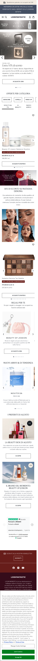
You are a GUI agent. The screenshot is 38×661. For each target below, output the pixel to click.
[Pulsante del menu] (2, 17)
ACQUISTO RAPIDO (19, 164)
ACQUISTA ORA (18, 81)
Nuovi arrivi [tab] (28, 106)
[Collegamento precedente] (3, 334)
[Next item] (33, 140)
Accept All (18, 657)
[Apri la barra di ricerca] (5, 17)
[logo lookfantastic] (18, 17)
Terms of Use (20, 642)
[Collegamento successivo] (33, 334)
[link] (29, 17)
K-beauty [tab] (18, 106)
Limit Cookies (18, 651)
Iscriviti (18, 558)
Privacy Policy (8, 642)
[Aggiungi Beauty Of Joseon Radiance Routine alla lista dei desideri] (33, 115)
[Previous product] (3, 270)
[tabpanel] (18, 140)
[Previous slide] (2, 57)
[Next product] (33, 270)
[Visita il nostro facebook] (13, 567)
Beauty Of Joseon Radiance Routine (16, 149)
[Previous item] (3, 140)
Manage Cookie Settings (18, 646)
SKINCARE (6, 99)
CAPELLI (18, 99)
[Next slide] (34, 57)
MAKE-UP (29, 99)
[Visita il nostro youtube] (23, 567)
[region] (18, 625)
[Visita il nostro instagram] (18, 567)
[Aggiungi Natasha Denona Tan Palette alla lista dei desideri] (33, 244)
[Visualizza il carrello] (33, 17)
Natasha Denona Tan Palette (13, 278)
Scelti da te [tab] (8, 106)
